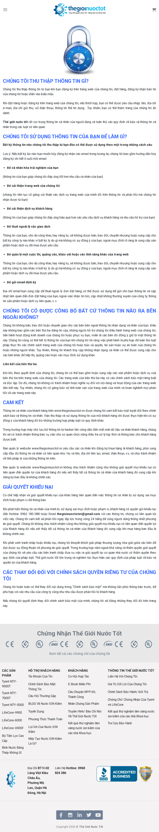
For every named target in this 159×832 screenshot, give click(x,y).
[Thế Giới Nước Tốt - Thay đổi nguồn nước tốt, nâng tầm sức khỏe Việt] (79, 9)
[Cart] (154, 9)
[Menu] (5, 9)
